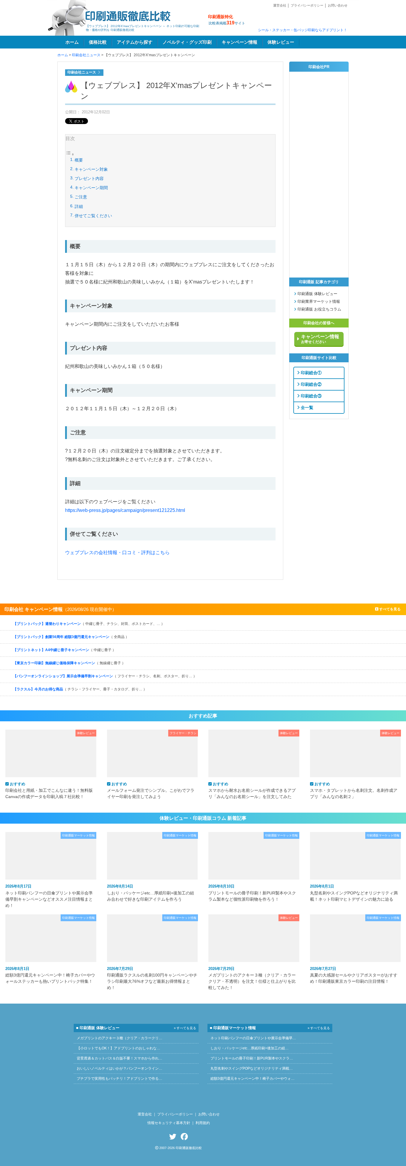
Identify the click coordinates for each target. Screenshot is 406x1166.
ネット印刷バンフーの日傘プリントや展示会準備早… (253, 1038)
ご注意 (81, 197)
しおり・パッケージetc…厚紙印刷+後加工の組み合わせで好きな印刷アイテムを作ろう (150, 892)
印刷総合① (311, 372)
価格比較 (98, 42)
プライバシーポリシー (307, 5)
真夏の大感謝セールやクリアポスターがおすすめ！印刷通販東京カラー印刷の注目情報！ (353, 975)
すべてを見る (389, 609)
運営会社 (279, 5)
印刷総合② (311, 384)
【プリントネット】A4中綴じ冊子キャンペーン (64, 650)
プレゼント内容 (89, 178)
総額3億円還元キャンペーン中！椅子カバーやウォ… (252, 1078)
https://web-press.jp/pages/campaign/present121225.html (125, 510)
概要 (79, 160)
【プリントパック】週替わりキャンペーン (89, 624)
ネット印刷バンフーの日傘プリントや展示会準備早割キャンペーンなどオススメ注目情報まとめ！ (49, 896)
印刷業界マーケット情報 (318, 302)
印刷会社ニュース (86, 55)
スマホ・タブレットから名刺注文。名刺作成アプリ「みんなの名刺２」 (353, 790)
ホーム (72, 42)
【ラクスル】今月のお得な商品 (80, 689)
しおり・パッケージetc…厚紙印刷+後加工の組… (249, 1048)
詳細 (79, 206)
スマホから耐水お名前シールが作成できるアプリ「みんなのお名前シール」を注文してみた (252, 790)
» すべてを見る (185, 1028)
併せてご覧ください (93, 215)
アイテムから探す (134, 42)
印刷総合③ (311, 395)
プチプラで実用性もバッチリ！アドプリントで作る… (119, 1078)
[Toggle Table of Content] (69, 155)
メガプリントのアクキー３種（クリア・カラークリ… (119, 1038)
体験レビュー (280, 42)
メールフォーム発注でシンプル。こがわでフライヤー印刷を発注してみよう (150, 790)
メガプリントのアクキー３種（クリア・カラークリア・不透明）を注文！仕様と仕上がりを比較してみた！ (252, 978)
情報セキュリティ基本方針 (168, 1123)
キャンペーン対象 (91, 169)
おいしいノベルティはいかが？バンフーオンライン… (119, 1068)
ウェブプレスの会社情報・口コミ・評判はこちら (117, 552)
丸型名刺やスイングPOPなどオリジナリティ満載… (251, 1068)
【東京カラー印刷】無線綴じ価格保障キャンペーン (69, 663)
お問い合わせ (337, 5)
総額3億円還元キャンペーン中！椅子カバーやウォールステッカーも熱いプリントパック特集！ (50, 975)
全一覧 (306, 407)
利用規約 (203, 1123)
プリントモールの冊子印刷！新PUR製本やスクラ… (251, 1058)
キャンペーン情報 (239, 42)
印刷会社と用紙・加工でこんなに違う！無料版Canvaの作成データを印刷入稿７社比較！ (49, 790)
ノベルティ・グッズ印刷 (187, 42)
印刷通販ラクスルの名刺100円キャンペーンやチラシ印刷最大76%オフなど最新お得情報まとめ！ (152, 978)
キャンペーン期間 (91, 187)
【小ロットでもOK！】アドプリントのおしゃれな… (118, 1048)
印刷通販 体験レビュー (316, 294)
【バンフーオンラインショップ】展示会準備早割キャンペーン (105, 676)
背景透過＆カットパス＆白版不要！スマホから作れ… (119, 1058)
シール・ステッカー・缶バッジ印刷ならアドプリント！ (302, 30)
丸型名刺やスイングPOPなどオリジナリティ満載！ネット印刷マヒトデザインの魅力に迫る (354, 892)
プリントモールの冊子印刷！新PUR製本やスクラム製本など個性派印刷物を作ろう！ (252, 892)
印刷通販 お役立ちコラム (318, 309)
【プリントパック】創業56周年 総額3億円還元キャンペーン (71, 637)
